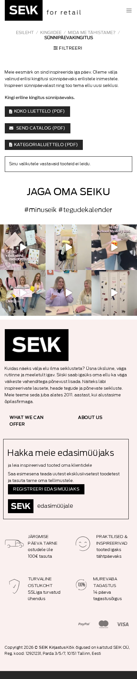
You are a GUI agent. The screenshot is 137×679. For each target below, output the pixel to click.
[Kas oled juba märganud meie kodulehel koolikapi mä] (114, 292)
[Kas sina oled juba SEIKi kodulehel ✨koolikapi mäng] (114, 247)
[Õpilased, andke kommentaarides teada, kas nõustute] (68, 292)
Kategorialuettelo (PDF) (46, 145)
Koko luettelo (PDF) (39, 111)
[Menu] (129, 11)
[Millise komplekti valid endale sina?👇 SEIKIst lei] (68, 247)
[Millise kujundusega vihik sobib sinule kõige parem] (23, 247)
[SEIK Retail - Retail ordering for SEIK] (44, 10)
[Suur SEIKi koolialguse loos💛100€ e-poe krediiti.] (23, 292)
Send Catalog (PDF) (40, 128)
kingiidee (50, 33)
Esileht (25, 33)
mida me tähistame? (92, 33)
